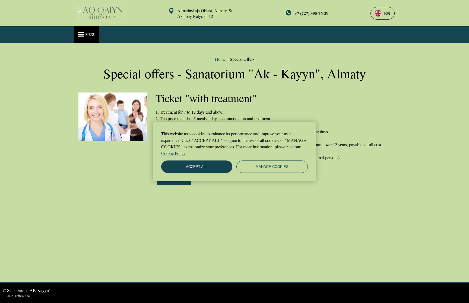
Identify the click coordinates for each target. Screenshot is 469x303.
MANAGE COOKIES (272, 167)
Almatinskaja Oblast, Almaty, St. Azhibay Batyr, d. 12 (205, 13)
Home (221, 59)
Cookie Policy (173, 153)
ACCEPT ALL (196, 167)
